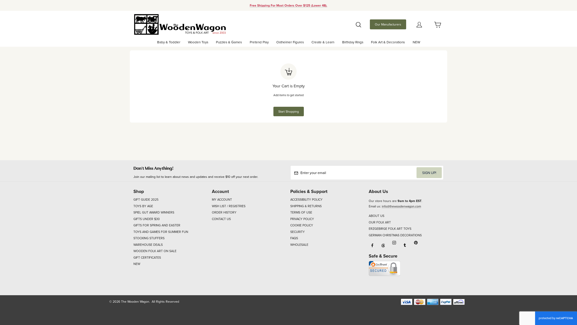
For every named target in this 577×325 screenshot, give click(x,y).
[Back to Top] (563, 296)
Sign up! (429, 172)
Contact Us (221, 219)
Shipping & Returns (306, 206)
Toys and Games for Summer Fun (160, 232)
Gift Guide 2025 (145, 199)
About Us (376, 216)
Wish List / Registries (228, 206)
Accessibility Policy (306, 199)
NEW (136, 264)
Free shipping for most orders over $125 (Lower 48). (288, 5)
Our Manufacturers (388, 24)
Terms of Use (301, 212)
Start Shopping (288, 111)
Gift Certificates (147, 257)
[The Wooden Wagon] (179, 24)
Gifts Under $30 (146, 219)
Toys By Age (143, 206)
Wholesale (299, 244)
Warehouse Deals (148, 244)
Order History (224, 212)
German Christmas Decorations (395, 235)
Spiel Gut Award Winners (153, 212)
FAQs (294, 238)
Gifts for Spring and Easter (156, 225)
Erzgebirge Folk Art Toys (390, 228)
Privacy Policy (302, 219)
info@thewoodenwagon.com (401, 206)
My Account (222, 199)
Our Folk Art (380, 222)
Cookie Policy (301, 225)
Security (297, 232)
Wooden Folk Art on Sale (154, 251)
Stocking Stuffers (149, 238)
